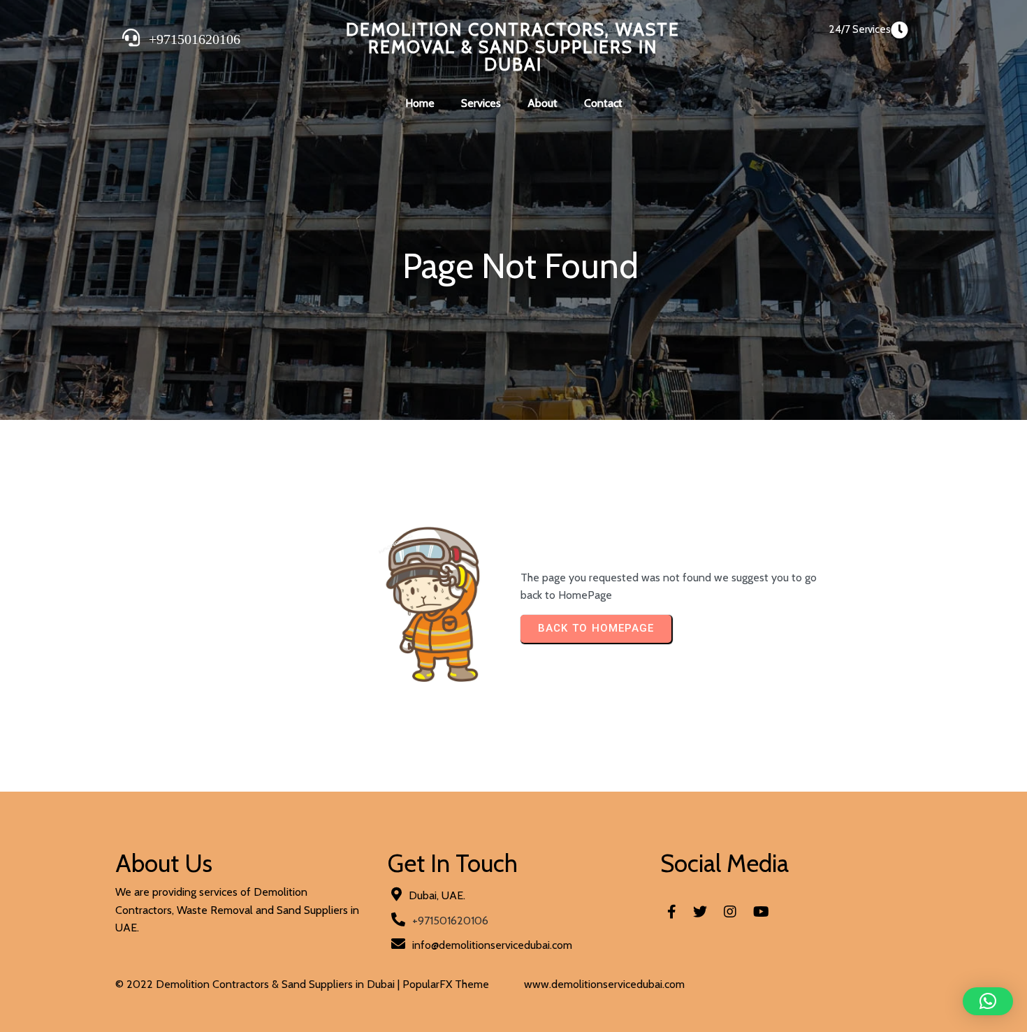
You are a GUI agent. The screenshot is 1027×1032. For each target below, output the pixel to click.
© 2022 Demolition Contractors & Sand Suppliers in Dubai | (258, 984)
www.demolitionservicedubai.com (604, 984)
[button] (988, 1001)
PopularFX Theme (445, 984)
